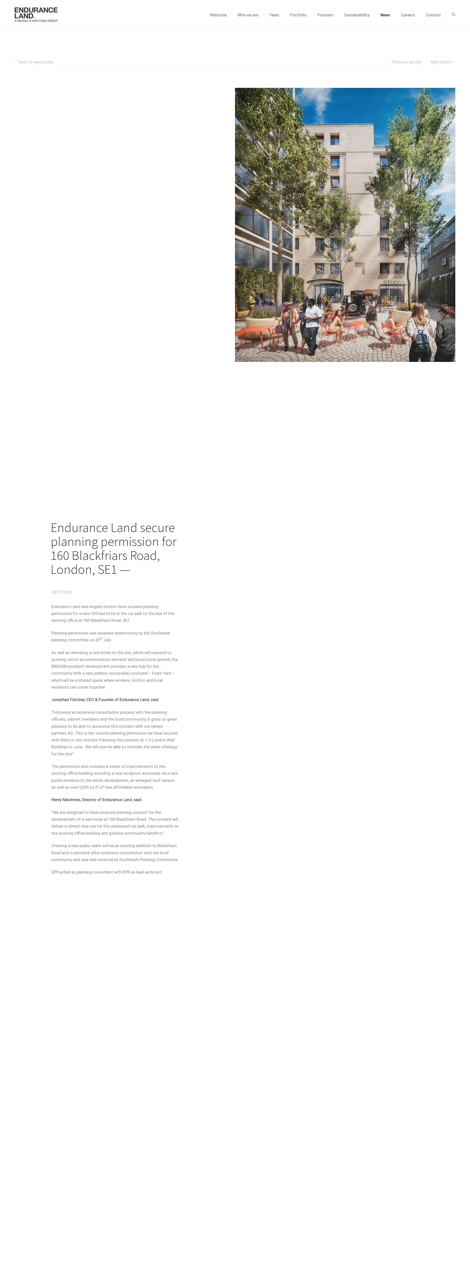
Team (274, 15)
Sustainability (357, 15)
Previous (407, 62)
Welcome (218, 15)
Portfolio (298, 15)
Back (36, 62)
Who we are (247, 15)
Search (453, 14)
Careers (408, 15)
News (385, 15)
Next (441, 62)
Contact (433, 15)
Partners (325, 15)
